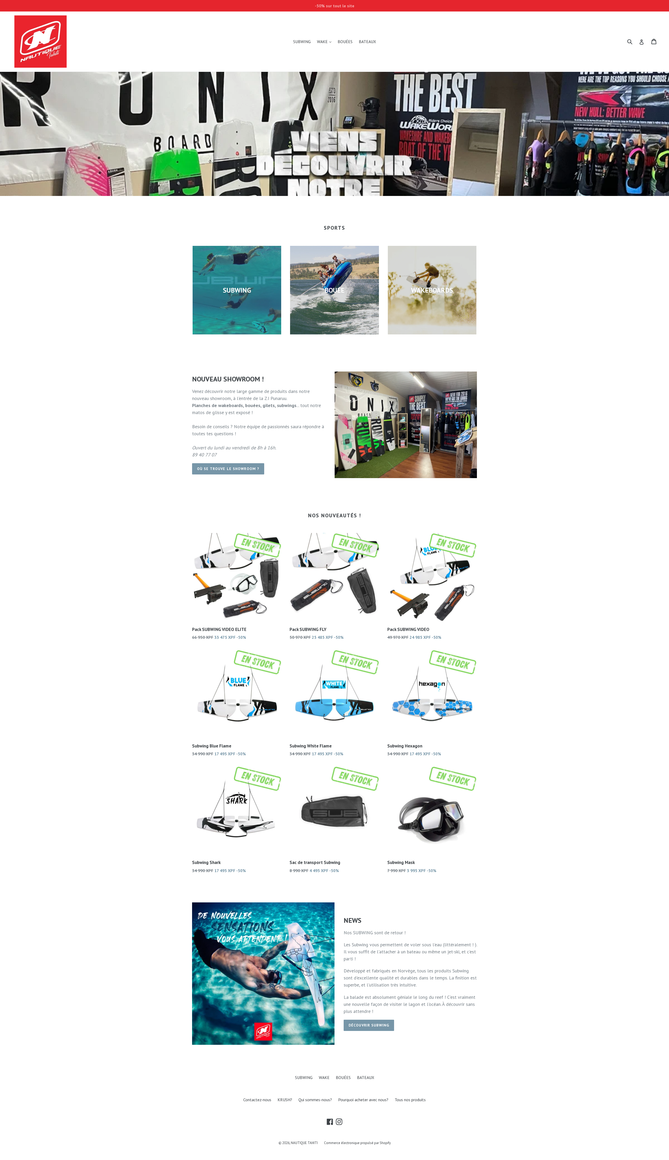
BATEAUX (367, 41)
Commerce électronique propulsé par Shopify (357, 1143)
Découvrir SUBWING (369, 1025)
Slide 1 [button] (331, 187)
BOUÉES (345, 41)
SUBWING (302, 41)
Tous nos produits (410, 1099)
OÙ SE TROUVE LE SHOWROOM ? (228, 468)
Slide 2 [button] (337, 187)
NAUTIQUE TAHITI (304, 1143)
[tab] (331, 187)
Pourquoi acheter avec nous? (363, 1099)
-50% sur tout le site (334, 5)
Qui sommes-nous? (315, 1099)
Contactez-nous (257, 1099)
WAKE (325, 41)
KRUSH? (285, 1099)
